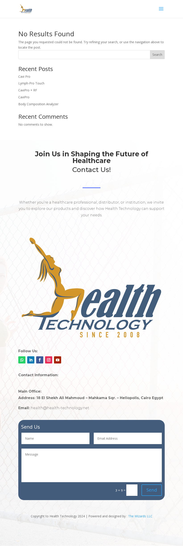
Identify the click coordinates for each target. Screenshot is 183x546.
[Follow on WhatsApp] (21, 359)
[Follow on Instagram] (48, 359)
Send (151, 490)
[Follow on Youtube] (57, 359)
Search (157, 54)
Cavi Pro (24, 76)
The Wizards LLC (140, 516)
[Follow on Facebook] (39, 359)
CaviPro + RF (27, 90)
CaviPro (23, 97)
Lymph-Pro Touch (31, 83)
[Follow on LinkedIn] (30, 359)
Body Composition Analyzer (38, 104)
